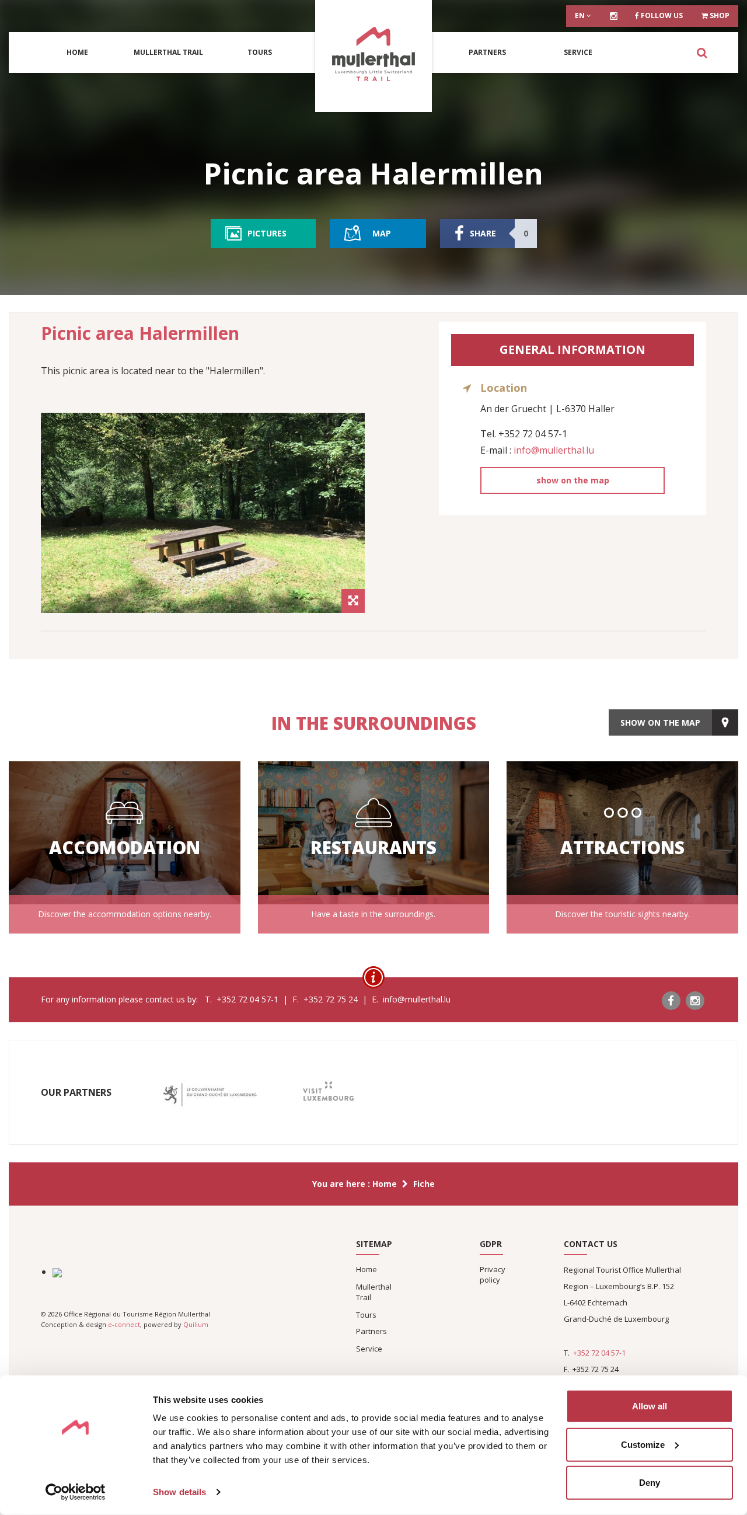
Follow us (661, 15)
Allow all (649, 1406)
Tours (259, 52)
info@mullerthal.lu (554, 450)
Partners (487, 52)
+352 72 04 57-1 (599, 1352)
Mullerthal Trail (168, 52)
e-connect (124, 1324)
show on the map (572, 480)
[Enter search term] (701, 52)
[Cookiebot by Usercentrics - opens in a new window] (76, 1492)
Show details (179, 1492)
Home (77, 52)
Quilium (195, 1324)
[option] (203, 513)
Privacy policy (492, 1274)
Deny (649, 1483)
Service (578, 52)
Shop (718, 15)
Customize (643, 1444)
